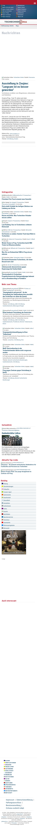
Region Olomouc (6, 16)
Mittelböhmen (21, 5)
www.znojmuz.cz (14, 133)
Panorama (32, 77)
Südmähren (20, 14)
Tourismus (5, 430)
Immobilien (6, 503)
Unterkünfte (6, 522)
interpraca (22, 818)
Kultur (31, 328)
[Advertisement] (18, 55)
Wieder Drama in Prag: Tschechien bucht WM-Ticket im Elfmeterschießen (17, 244)
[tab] (18, 483)
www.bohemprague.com (23, 469)
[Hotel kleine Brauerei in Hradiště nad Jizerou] (14, 554)
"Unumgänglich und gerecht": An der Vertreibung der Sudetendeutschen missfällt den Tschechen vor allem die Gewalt (18, 294)
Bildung (5, 484)
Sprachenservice (8, 517)
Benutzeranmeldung (13, 805)
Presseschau (27, 195)
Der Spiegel (13, 202)
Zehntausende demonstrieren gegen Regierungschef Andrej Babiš (14, 268)
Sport (28, 239)
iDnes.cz (27, 288)
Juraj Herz (10, 340)
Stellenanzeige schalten (7, 26)
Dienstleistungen (8, 486)
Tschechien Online (19, 77)
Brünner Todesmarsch (26, 322)
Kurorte (5, 511)
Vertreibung (10, 139)
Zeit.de (9, 265)
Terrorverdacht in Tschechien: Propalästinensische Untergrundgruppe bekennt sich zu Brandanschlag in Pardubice (18, 276)
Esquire (10, 221)
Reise (30, 212)
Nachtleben (6, 514)
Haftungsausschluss (13, 803)
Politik (7, 197)
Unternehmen (5, 232)
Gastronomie (7, 495)
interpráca (29, 817)
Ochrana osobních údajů (15, 808)
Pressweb (14, 823)
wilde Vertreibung (20, 304)
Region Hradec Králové (7, 9)
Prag (4, 5)
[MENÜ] (35, 2)
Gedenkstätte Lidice (11, 433)
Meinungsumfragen (18, 306)
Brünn (4, 323)
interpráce (3, 817)
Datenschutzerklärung (25, 800)
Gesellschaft (10, 290)
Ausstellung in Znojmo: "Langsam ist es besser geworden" (15, 87)
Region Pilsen (5, 13)
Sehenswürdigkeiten (13, 430)
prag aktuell (13, 272)
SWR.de (10, 230)
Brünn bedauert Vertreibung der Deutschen (17, 312)
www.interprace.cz (18, 462)
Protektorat (16, 322)
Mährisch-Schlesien (7, 11)
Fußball (33, 239)
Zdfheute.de (13, 248)
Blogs (17, 26)
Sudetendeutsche (7, 306)
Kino (22, 340)
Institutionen (7, 506)
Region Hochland (6, 14)
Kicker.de (11, 239)
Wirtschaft (28, 230)
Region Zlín (20, 16)
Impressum (10, 800)
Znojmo (16, 139)
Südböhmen (21, 13)
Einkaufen (6, 489)
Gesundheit (5, 213)
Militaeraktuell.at (17, 195)
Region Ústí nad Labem (8, 7)
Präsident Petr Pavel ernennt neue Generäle (16, 199)
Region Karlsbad (22, 11)
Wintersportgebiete (9, 525)
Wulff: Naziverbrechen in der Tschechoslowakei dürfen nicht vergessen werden (17, 350)
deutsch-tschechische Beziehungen (17, 360)
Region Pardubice (22, 9)
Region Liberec (21, 7)
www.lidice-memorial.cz (23, 428)
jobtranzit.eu (4, 821)
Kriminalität (11, 204)
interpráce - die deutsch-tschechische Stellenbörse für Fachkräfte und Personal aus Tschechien (18, 465)
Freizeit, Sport (7, 492)
